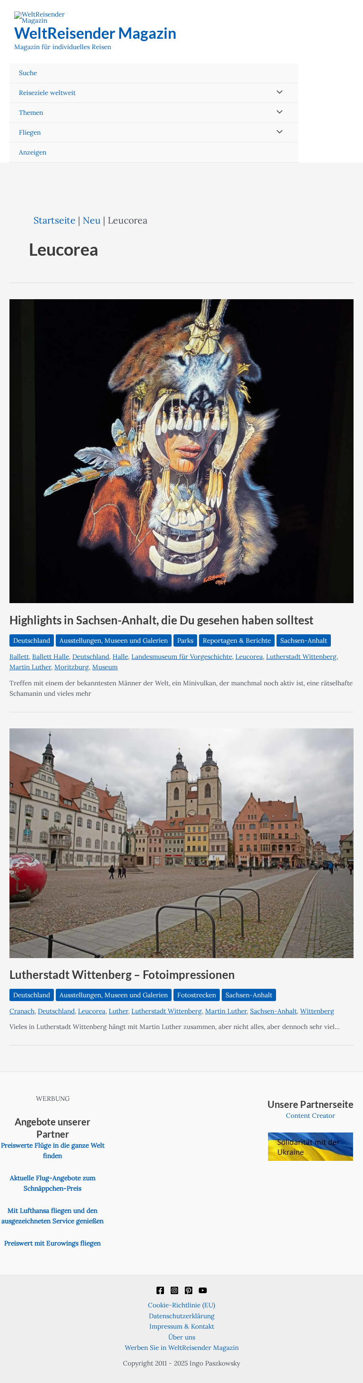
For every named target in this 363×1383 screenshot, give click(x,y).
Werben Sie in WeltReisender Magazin (182, 1347)
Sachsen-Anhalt (303, 640)
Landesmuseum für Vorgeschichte (181, 656)
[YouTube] (203, 1290)
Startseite (55, 220)
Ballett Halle (50, 656)
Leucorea (249, 656)
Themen (31, 112)
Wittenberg (317, 1011)
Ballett (19, 656)
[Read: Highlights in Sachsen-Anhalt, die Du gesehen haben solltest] (181, 450)
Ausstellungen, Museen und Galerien (114, 640)
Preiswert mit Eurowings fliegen (52, 1243)
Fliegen (30, 132)
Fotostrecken (196, 995)
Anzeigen (32, 152)
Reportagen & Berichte (237, 640)
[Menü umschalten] (277, 93)
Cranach (22, 1011)
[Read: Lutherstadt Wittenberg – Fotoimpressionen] (181, 842)
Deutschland (31, 640)
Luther (118, 1011)
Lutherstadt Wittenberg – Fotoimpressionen (122, 974)
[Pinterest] (188, 1290)
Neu (92, 220)
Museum (105, 667)
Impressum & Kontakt (181, 1326)
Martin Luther (30, 667)
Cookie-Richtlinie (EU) (181, 1305)
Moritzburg (71, 667)
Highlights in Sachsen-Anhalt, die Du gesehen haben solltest (161, 620)
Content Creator (310, 1115)
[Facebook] (160, 1290)
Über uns (181, 1337)
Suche (28, 73)
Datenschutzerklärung (182, 1316)
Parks (185, 640)
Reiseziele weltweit (47, 92)
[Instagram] (174, 1290)
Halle (120, 656)
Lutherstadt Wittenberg (301, 656)
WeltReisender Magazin (95, 33)
